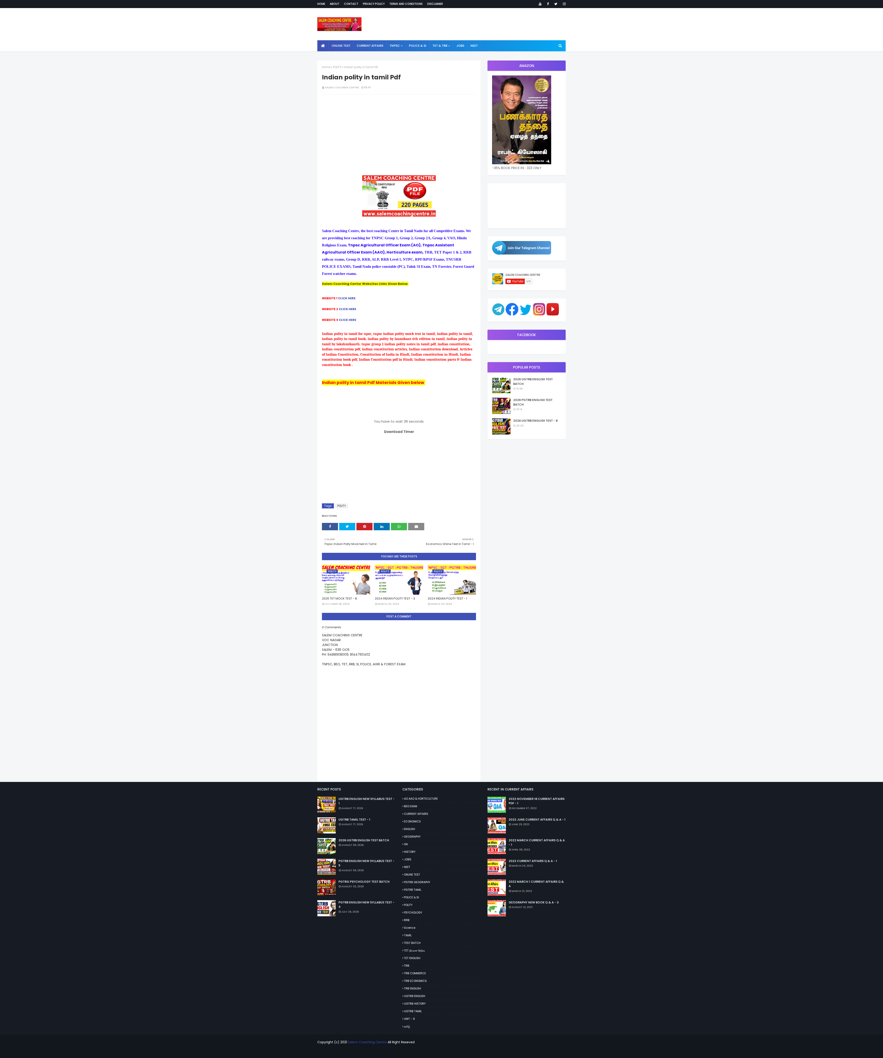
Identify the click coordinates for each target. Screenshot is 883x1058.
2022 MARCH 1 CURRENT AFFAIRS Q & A (536, 883)
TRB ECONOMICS (415, 981)
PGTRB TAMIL (412, 890)
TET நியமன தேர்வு (414, 950)
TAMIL (408, 935)
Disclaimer (435, 4)
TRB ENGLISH (412, 988)
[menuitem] (323, 45)
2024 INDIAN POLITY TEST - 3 (395, 598)
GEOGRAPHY (412, 837)
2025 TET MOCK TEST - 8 (339, 598)
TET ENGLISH (412, 958)
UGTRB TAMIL (413, 1011)
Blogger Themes (468, 1052)
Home (321, 4)
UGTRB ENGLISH (414, 996)
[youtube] (540, 4)
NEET (407, 867)
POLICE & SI (411, 897)
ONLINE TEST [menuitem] (341, 45)
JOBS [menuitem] (460, 45)
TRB (406, 966)
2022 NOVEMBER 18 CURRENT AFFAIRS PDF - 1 (537, 801)
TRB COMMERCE (415, 973)
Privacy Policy (374, 4)
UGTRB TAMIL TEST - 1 (354, 819)
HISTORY (410, 852)
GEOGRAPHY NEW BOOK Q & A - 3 (534, 902)
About (334, 4)
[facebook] (547, 4)
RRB (407, 920)
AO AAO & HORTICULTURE (421, 799)
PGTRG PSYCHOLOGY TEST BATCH (364, 881)
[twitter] (556, 4)
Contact (351, 4)
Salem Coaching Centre (367, 1042)
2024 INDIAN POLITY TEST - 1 (447, 598)
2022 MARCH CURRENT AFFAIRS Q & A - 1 (537, 842)
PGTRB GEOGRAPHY (417, 882)
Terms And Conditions (406, 4)
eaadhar (426, 1052)
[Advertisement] (399, 131)
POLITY (337, 67)
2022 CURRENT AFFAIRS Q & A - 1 (533, 861)
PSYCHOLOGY (413, 912)
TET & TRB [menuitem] (440, 45)
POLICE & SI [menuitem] (417, 45)
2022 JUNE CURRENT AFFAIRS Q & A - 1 (537, 819)
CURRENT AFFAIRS (416, 814)
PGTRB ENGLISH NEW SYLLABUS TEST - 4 (366, 904)
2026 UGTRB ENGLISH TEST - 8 (535, 420)
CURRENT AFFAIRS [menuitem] (370, 45)
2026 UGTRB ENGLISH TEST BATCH (533, 381)
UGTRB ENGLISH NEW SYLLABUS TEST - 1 (366, 801)
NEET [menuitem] (474, 45)
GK (406, 844)
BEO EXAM (410, 806)
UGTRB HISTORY (415, 1004)
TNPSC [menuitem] (395, 45)
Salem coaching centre (342, 87)
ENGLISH (409, 829)
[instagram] (563, 4)
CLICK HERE (346, 298)
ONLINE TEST (412, 874)
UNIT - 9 (409, 1019)
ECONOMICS (412, 821)
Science (409, 928)
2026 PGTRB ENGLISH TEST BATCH (533, 402)
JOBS (407, 859)
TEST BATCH (412, 943)
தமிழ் (407, 1026)
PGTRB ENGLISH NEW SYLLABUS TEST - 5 (366, 863)
